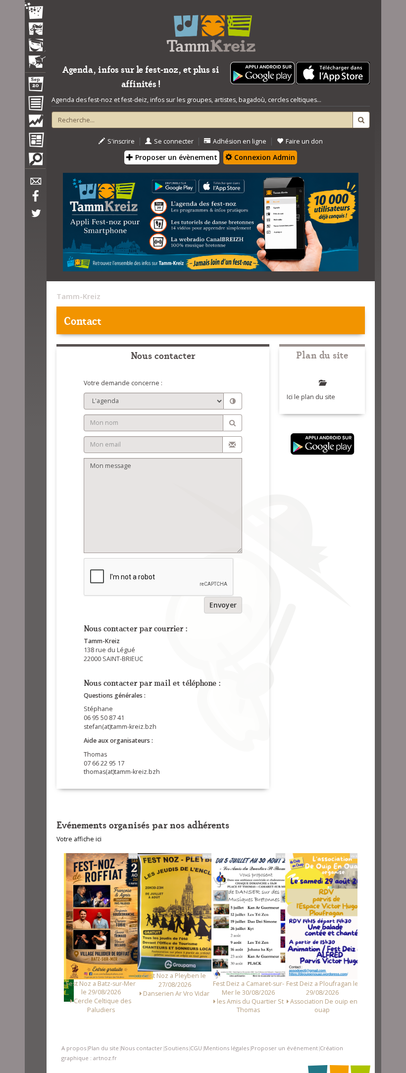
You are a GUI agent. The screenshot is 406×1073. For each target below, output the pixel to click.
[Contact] (35, 184)
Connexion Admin (263, 157)
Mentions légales (226, 1048)
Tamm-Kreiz (78, 296)
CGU (196, 1048)
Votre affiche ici (79, 839)
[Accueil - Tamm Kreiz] (211, 29)
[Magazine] (35, 141)
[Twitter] (35, 218)
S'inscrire (121, 141)
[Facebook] (35, 199)
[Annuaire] (35, 105)
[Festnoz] (35, 11)
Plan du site (103, 1048)
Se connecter (174, 141)
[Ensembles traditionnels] (35, 58)
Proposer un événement (284, 1048)
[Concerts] (35, 30)
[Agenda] (35, 86)
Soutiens (176, 1048)
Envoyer (223, 605)
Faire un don (304, 141)
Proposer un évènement (175, 157)
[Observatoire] (35, 123)
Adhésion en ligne (239, 141)
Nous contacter (141, 1048)
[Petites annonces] (35, 161)
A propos (73, 1048)
